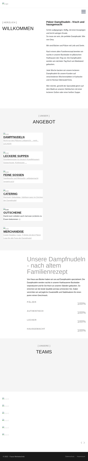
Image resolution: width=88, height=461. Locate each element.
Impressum (81, 456)
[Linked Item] (44, 400)
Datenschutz (69, 456)
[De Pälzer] (5, 4)
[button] (83, 11)
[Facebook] (3, 11)
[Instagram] (6, 11)
